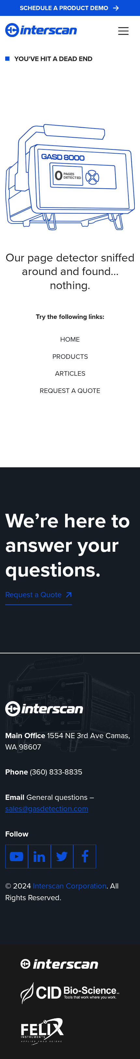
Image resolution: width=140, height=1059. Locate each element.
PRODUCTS (70, 356)
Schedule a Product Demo (64, 8)
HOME (70, 339)
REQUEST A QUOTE (70, 390)
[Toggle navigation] (123, 31)
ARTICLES (70, 373)
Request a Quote (33, 594)
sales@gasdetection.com (46, 808)
